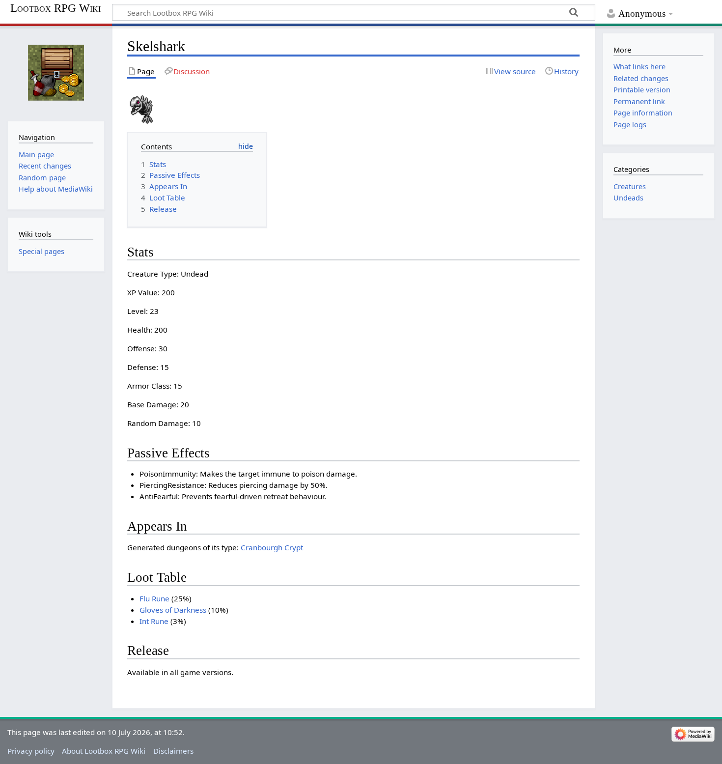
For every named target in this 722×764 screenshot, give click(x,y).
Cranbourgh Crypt (272, 547)
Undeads (628, 197)
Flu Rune (154, 598)
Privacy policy (31, 751)
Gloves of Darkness (172, 610)
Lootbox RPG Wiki (55, 8)
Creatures (629, 186)
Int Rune (153, 621)
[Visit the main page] (56, 72)
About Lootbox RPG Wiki (103, 751)
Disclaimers (173, 751)
